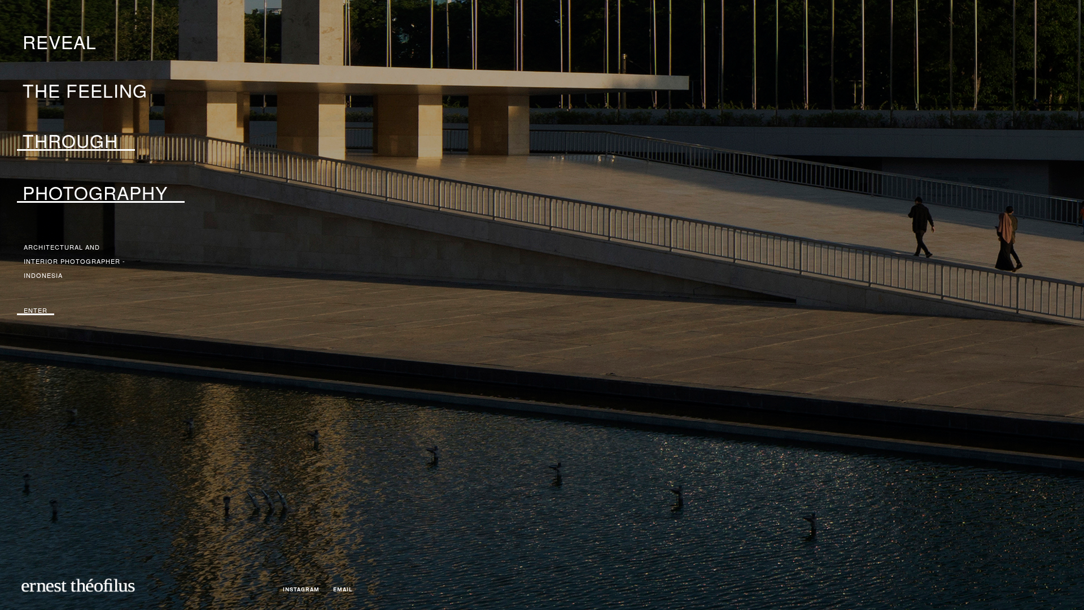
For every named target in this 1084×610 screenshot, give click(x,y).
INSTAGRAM (301, 589)
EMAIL (343, 589)
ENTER (35, 310)
